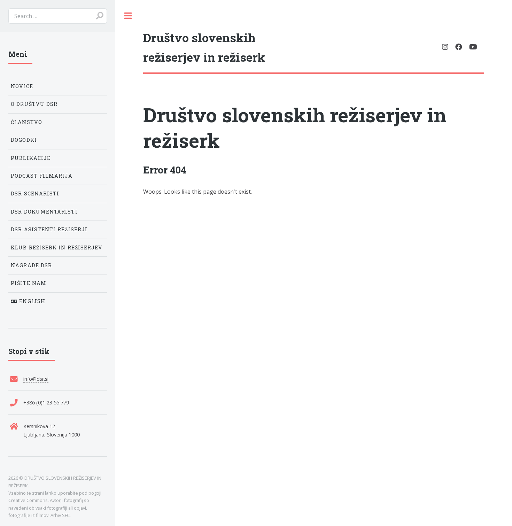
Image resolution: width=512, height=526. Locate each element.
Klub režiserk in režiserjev (56, 247)
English (31, 301)
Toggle (127, 15)
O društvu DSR (34, 104)
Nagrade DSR (31, 265)
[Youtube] (473, 47)
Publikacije (31, 158)
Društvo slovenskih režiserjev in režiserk (294, 127)
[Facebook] (458, 47)
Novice (22, 86)
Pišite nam (28, 283)
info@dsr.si (35, 379)
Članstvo (26, 122)
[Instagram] (445, 47)
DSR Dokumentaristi (44, 211)
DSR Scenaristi (35, 193)
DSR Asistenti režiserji (49, 229)
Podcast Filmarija (41, 175)
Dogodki (24, 140)
